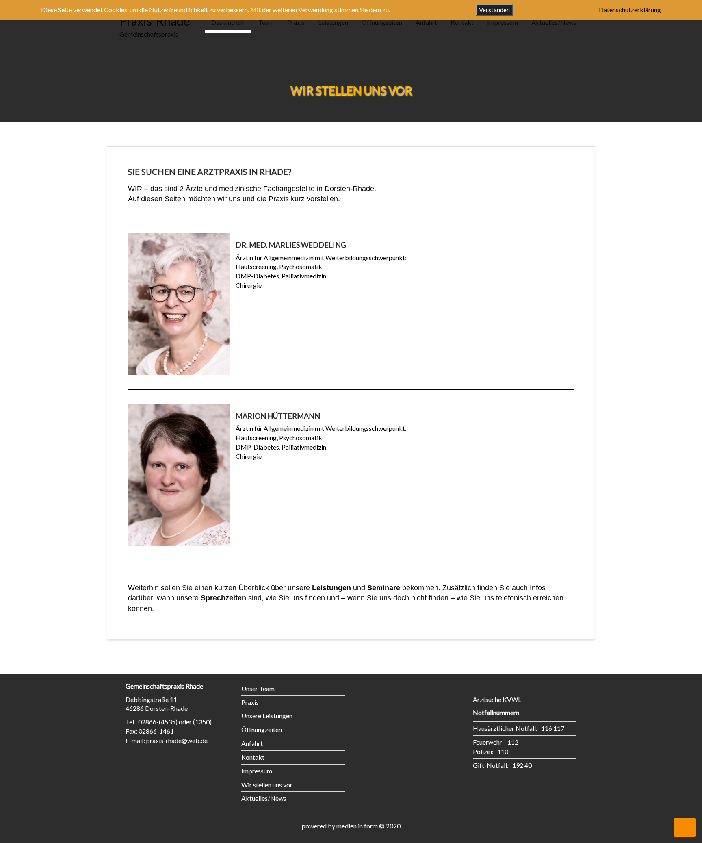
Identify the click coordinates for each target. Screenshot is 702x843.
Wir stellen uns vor (266, 785)
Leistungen (333, 22)
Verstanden (494, 9)
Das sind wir (228, 22)
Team (266, 22)
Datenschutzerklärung (630, 9)
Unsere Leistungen (266, 715)
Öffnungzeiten (382, 22)
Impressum (502, 22)
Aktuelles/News (553, 22)
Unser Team (258, 688)
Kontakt (462, 22)
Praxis (296, 22)
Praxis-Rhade (154, 20)
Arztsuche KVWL (497, 699)
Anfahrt (426, 22)
